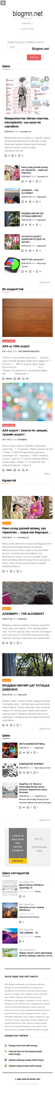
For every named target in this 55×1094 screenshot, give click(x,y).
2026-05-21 (24, 748)
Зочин (38, 891)
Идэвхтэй (9, 480)
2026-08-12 (9, 131)
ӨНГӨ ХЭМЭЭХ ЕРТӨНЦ (32, 744)
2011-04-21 (7, 439)
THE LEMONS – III (28, 932)
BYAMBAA (22, 439)
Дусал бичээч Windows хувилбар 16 (31, 886)
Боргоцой (41, 197)
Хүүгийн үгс (25, 131)
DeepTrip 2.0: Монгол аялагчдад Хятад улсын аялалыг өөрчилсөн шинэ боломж (33, 788)
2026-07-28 (26, 197)
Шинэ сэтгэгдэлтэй (15, 873)
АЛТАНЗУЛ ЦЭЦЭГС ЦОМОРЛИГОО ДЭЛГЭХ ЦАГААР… (33, 239)
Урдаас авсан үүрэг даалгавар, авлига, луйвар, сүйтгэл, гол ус (35, 954)
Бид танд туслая (42, 768)
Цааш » (47, 473)
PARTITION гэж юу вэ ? (32, 259)
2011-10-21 (7, 351)
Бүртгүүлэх (27, 29)
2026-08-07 (26, 176)
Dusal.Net (35, 1079)
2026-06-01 (26, 246)
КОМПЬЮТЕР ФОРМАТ (31, 764)
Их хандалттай (12, 289)
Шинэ (6, 66)
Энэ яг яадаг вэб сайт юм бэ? (21, 976)
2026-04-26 (24, 796)
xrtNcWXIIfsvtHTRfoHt (29, 917)
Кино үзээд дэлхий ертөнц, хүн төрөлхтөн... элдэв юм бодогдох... (34, 170)
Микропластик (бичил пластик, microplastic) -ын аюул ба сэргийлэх (27, 122)
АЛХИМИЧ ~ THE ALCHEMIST (23, 614)
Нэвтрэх (26, 23)
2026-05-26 (26, 263)
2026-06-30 (26, 220)
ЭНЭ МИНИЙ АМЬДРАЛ (29, 351)
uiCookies (33, 1084)
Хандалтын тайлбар (16, 1035)
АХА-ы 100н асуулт (16, 346)
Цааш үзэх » (45, 282)
